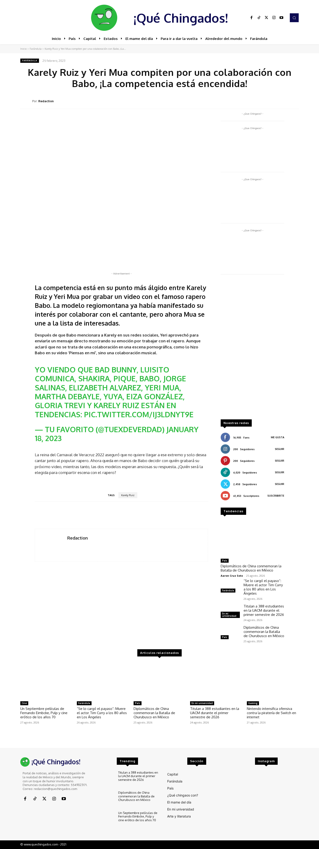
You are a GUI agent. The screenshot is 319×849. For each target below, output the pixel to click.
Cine (24, 703)
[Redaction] (26, 101)
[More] (294, 100)
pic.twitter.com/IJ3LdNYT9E (139, 414)
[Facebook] (251, 17)
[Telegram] (282, 100)
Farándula (36, 48)
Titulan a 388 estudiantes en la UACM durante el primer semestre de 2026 (264, 610)
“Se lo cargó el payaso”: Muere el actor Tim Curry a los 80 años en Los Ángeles (263, 587)
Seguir (279, 449)
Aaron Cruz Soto (232, 575)
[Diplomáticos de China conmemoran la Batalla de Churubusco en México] (252, 538)
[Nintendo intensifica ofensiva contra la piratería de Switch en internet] (273, 681)
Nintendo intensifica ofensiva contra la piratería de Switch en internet (271, 712)
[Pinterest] (261, 100)
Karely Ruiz (128, 495)
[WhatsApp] (272, 100)
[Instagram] (274, 17)
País (224, 560)
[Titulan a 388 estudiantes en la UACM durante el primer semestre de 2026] (216, 681)
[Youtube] (281, 17)
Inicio (23, 48)
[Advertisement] (252, 349)
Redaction (46, 101)
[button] (294, 17)
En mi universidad (229, 614)
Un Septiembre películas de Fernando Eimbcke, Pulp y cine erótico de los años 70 (43, 712)
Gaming (253, 703)
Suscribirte (275, 495)
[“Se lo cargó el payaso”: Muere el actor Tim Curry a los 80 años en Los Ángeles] (230, 586)
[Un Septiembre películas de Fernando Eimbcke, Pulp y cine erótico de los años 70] (46, 681)
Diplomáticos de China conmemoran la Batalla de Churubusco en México (251, 568)
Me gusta (277, 437)
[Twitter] (266, 17)
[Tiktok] (259, 17)
